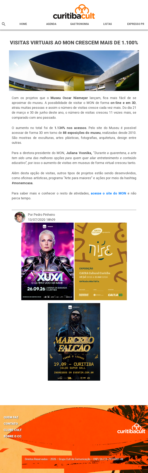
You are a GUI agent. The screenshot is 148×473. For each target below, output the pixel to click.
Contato (11, 423)
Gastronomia (79, 24)
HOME (23, 24)
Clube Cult (13, 430)
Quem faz (11, 417)
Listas (107, 24)
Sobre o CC (12, 436)
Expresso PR (135, 24)
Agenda (51, 24)
